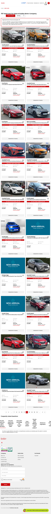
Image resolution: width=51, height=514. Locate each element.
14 (31, 412)
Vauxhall (36, 455)
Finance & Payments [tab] (43, 423)
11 (24, 412)
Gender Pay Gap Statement (40, 503)
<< (6, 412)
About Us (3, 455)
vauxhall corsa (31, 83)
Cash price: (4, 53)
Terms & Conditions (5, 463)
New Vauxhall (20, 455)
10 (21, 412)
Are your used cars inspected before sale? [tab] (10, 423)
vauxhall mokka (31, 45)
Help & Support (16, 504)
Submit (5, 484)
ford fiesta (5, 83)
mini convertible (31, 121)
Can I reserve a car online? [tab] (27, 423)
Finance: (14, 53)
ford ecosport (5, 45)
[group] (13, 35)
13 (29, 412)
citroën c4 (5, 390)
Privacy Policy (4, 459)
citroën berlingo (31, 236)
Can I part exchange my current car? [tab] (19, 423)
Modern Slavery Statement (29, 503)
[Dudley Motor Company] (3, 3)
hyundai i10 (5, 351)
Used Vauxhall (21, 457)
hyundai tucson (31, 275)
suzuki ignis (5, 236)
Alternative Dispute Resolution (18, 503)
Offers (19, 459)
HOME (2, 8)
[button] (24, 36)
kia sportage (5, 275)
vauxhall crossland (32, 160)
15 (34, 412)
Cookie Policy (4, 461)
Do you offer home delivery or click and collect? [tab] (34, 424)
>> (44, 412)
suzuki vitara (5, 313)
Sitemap (21, 504)
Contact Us (3, 457)
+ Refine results (10, 15)
